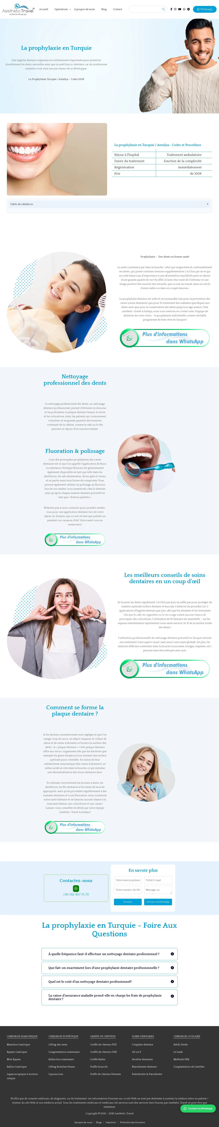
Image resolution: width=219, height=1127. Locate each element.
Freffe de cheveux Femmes (105, 1074)
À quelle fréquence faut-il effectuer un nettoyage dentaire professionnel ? (103, 954)
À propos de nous (84, 9)
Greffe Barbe (97, 1059)
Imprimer (111, 1122)
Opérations (61, 9)
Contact (117, 9)
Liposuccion (56, 1074)
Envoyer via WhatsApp (158, 902)
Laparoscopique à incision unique (22, 1076)
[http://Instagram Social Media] (175, 9)
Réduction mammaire (61, 1059)
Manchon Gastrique (18, 1044)
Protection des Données (132, 1122)
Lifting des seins (58, 1044)
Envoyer (127, 902)
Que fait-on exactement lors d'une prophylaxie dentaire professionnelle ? (103, 968)
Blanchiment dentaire (144, 1066)
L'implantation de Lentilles (189, 1066)
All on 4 (136, 1052)
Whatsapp (206, 9)
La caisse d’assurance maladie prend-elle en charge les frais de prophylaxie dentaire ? (105, 997)
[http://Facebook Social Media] (171, 9)
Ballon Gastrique (17, 1066)
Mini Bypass (14, 1059)
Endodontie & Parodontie (147, 1074)
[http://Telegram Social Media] (188, 9)
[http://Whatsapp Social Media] (184, 9)
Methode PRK (181, 1059)
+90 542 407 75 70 (76, 894)
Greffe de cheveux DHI (103, 1052)
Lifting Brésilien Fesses (62, 1066)
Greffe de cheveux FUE (103, 1044)
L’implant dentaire (142, 1044)
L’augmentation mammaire (64, 1052)
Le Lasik (178, 1052)
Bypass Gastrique (17, 1052)
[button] (198, 1109)
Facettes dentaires (142, 1059)
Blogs (99, 1122)
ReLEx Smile (181, 1044)
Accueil (43, 9)
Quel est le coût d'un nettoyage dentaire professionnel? (90, 982)
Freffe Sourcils (99, 1066)
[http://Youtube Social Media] (179, 9)
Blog (104, 9)
